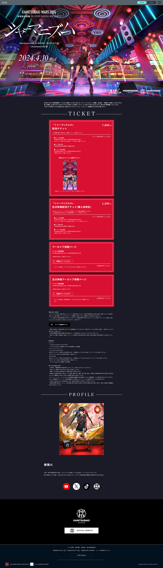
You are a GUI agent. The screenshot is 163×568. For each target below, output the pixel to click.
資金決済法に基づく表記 (74, 550)
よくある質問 (70, 547)
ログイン (151, 2)
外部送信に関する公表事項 (87, 550)
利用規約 (83, 547)
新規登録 (142, 2)
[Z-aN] (4, 2)
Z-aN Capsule (81, 555)
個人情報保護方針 (91, 547)
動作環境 (77, 547)
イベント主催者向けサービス (103, 550)
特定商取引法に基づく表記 (59, 550)
